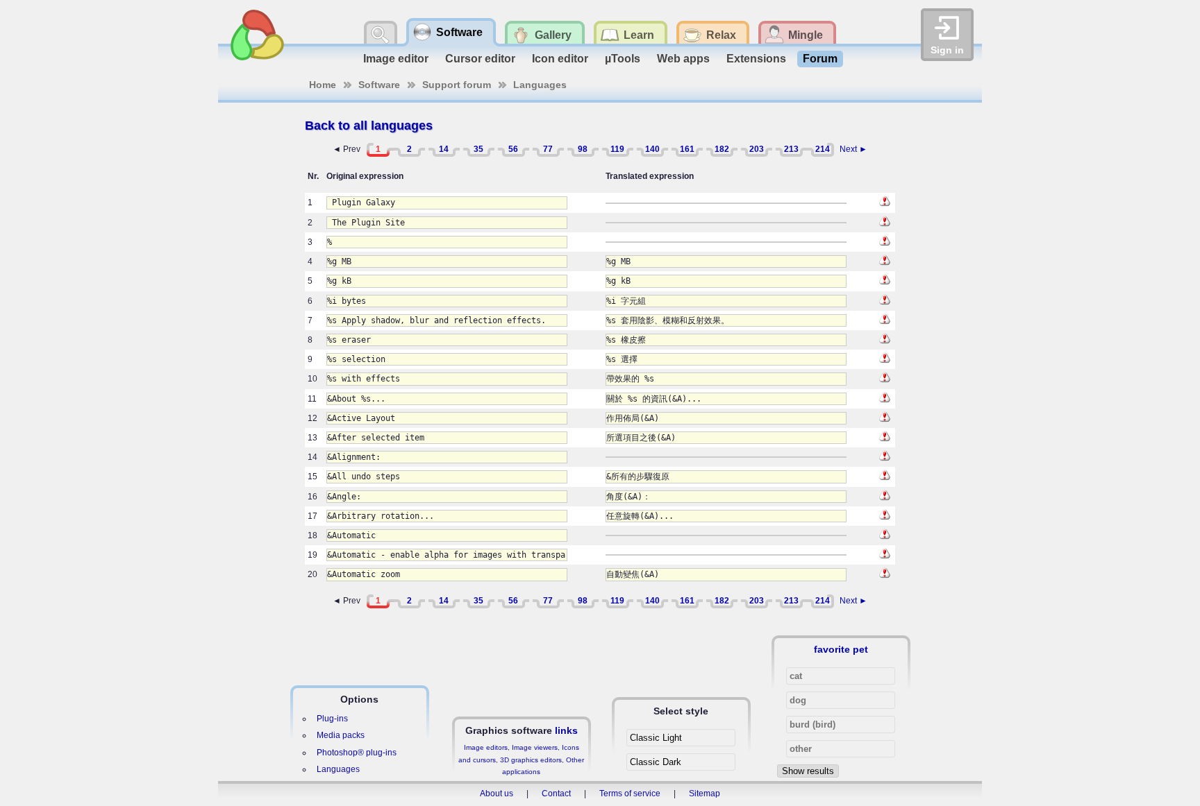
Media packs (341, 735)
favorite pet (841, 649)
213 (791, 149)
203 (756, 149)
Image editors (486, 747)
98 (583, 149)
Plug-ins (332, 718)
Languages (540, 84)
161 (687, 149)
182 (722, 149)
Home (322, 84)
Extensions (756, 59)
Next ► (853, 149)
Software (379, 84)
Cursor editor (480, 59)
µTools (622, 59)
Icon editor (560, 59)
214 (822, 149)
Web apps (683, 59)
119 (617, 149)
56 (513, 149)
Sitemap (704, 793)
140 (652, 149)
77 (548, 149)
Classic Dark (655, 762)
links (566, 730)
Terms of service (629, 793)
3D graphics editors (531, 760)
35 (478, 149)
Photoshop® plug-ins (357, 752)
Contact (556, 793)
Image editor (395, 59)
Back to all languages (369, 125)
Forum (820, 59)
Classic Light (656, 737)
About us (496, 793)
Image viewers (535, 747)
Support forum (456, 84)
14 (444, 149)
